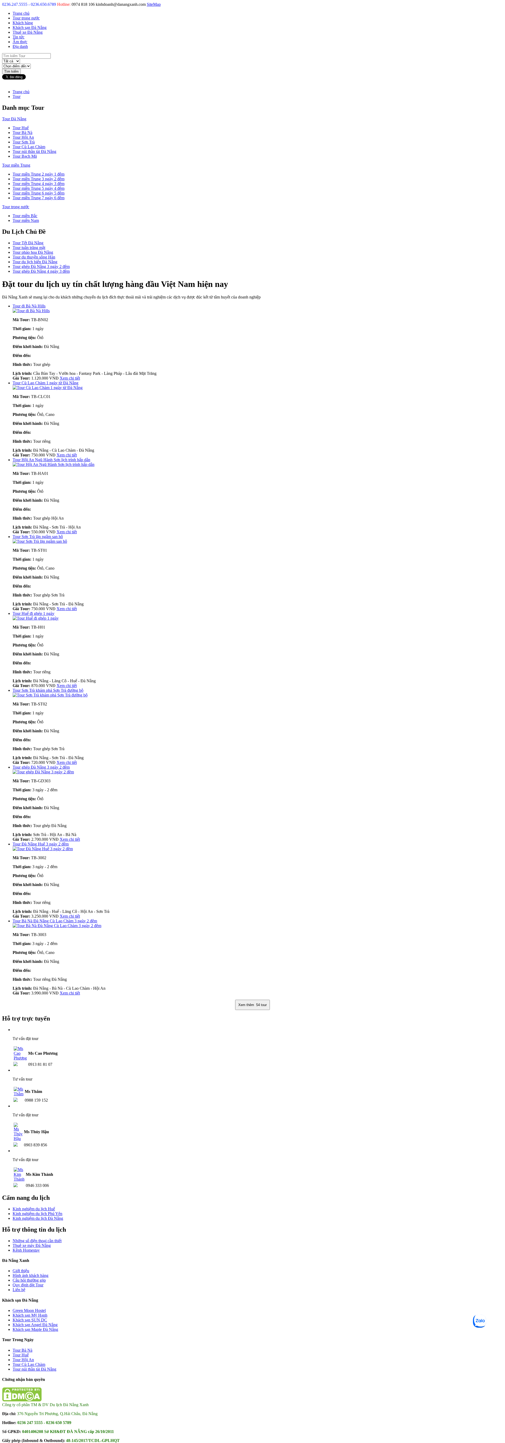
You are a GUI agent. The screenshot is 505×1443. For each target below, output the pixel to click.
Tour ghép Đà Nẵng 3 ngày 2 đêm (41, 266)
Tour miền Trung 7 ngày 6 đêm (38, 198)
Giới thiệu (21, 1270)
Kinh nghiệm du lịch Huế (34, 1209)
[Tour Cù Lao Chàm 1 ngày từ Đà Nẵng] (48, 387)
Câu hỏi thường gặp (29, 1280)
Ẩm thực (20, 41)
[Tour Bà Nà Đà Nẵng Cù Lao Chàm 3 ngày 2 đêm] (57, 925)
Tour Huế (21, 128)
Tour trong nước (26, 18)
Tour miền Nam (26, 220)
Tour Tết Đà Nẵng (28, 243)
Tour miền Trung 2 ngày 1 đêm (38, 174)
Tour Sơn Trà (24, 142)
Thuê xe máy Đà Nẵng (32, 1245)
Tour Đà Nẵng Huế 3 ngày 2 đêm (41, 844)
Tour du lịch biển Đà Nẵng (35, 262)
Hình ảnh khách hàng (30, 1275)
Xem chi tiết (70, 378)
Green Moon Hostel (29, 1310)
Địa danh (20, 46)
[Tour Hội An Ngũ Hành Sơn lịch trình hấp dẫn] (53, 464)
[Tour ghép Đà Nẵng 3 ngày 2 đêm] (43, 772)
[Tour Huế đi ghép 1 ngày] (36, 618)
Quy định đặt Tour (28, 1285)
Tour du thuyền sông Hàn (34, 257)
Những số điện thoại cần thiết (37, 1240)
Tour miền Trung (16, 165)
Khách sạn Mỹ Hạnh (30, 1315)
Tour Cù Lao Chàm (29, 147)
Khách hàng (23, 23)
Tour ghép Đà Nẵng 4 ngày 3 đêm (41, 271)
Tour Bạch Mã (25, 156)
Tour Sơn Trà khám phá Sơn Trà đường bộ (48, 690)
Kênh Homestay (26, 1250)
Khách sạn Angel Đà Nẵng (35, 1324)
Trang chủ (21, 13)
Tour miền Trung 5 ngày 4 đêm (38, 188)
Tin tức (18, 37)
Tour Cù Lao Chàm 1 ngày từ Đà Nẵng (45, 383)
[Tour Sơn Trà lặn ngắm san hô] (40, 541)
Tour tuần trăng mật (29, 247)
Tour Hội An (23, 137)
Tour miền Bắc (25, 215)
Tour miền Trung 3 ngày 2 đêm (38, 179)
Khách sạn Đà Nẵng (30, 27)
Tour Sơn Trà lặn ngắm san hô (38, 536)
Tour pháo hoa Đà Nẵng (33, 252)
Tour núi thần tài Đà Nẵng (34, 151)
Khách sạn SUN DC (30, 1320)
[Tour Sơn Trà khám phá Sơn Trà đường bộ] (50, 695)
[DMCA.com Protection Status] (22, 1400)
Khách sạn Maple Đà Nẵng (35, 1329)
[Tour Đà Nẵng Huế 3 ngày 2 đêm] (43, 849)
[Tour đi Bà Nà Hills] (31, 310)
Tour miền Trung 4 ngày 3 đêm (38, 183)
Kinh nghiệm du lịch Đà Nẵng (38, 1218)
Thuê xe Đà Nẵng (28, 32)
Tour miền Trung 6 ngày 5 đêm (38, 193)
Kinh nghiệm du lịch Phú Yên (37, 1213)
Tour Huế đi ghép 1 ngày (33, 613)
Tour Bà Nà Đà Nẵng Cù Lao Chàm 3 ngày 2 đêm (55, 921)
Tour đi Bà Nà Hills (29, 306)
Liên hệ (19, 1289)
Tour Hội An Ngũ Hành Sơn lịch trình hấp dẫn (51, 459)
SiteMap (154, 4)
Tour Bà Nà (22, 132)
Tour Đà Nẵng (14, 119)
